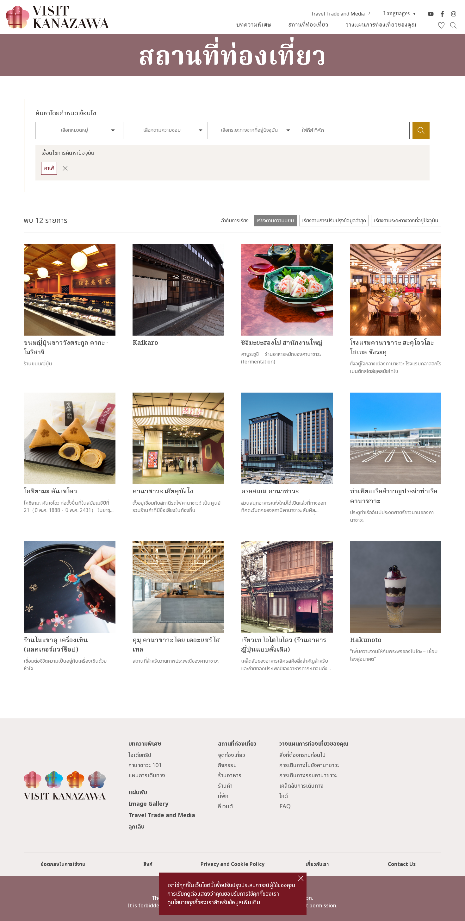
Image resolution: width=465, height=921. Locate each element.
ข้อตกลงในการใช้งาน (63, 864)
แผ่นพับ (137, 792)
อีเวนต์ (225, 806)
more (30, 247)
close (301, 878)
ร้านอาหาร (229, 775)
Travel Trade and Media (338, 14)
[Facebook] (442, 13)
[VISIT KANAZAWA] (57, 25)
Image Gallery (148, 804)
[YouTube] (431, 13)
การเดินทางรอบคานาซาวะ (308, 775)
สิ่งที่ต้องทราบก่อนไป (302, 755)
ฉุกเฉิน (136, 827)
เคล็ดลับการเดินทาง (301, 786)
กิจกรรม (227, 765)
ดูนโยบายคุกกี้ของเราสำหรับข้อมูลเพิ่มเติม (213, 902)
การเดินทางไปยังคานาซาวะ (309, 765)
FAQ (285, 806)
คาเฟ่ (49, 168)
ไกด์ (283, 796)
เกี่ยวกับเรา (317, 864)
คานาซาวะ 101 (145, 765)
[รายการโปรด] (441, 25)
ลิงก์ (147, 864)
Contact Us (402, 864)
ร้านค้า (225, 786)
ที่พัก (223, 796)
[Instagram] (453, 13)
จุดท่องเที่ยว (231, 755)
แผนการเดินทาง (146, 775)
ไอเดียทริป (139, 755)
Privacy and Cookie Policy (232, 864)
